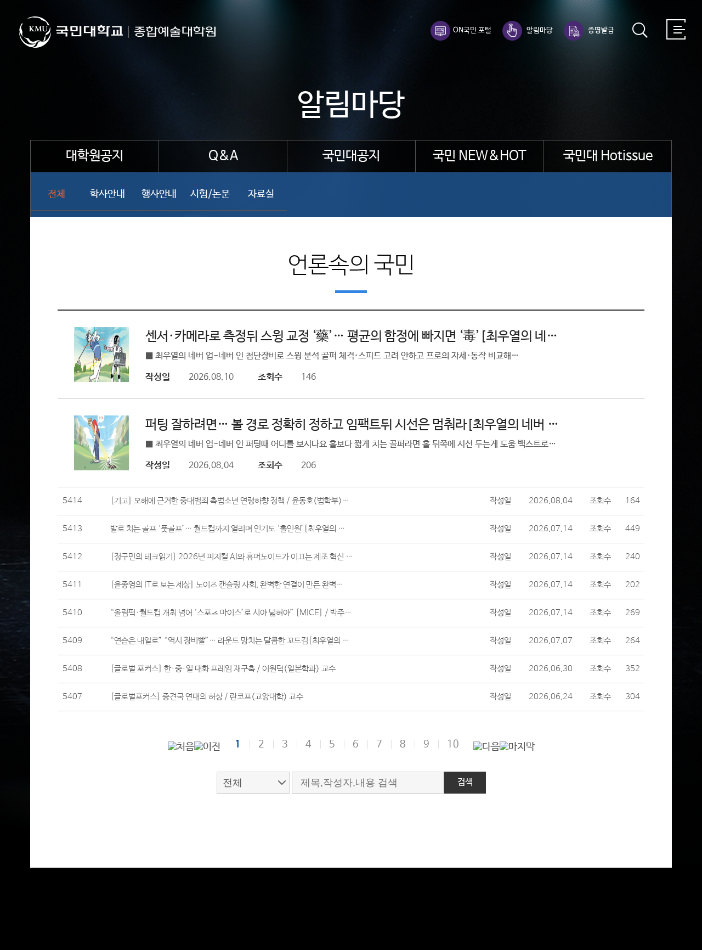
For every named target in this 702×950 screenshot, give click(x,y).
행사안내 (159, 194)
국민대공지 (351, 156)
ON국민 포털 (472, 30)
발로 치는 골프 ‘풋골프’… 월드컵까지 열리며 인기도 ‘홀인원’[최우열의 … (227, 529)
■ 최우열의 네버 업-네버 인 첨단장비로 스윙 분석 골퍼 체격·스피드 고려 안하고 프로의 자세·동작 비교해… (332, 356)
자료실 (261, 194)
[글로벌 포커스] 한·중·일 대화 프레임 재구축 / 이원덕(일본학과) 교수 (223, 669)
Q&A (223, 156)
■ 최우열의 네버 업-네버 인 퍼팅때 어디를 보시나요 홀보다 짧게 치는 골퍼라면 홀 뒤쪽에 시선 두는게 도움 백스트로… (350, 444)
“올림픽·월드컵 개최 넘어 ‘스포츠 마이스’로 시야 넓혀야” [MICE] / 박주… (231, 613)
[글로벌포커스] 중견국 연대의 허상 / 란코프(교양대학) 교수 (206, 697)
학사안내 (107, 194)
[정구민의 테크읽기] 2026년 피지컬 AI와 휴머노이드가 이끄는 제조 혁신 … (231, 557)
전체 (56, 194)
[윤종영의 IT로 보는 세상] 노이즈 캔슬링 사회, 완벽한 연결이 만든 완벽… (226, 585)
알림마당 (539, 30)
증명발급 (600, 30)
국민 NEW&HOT (479, 156)
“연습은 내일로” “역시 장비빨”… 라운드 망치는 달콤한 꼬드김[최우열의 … (229, 641)
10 (453, 744)
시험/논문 (210, 194)
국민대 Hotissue (608, 156)
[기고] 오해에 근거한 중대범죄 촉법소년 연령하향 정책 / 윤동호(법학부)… (229, 501)
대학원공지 (94, 156)
